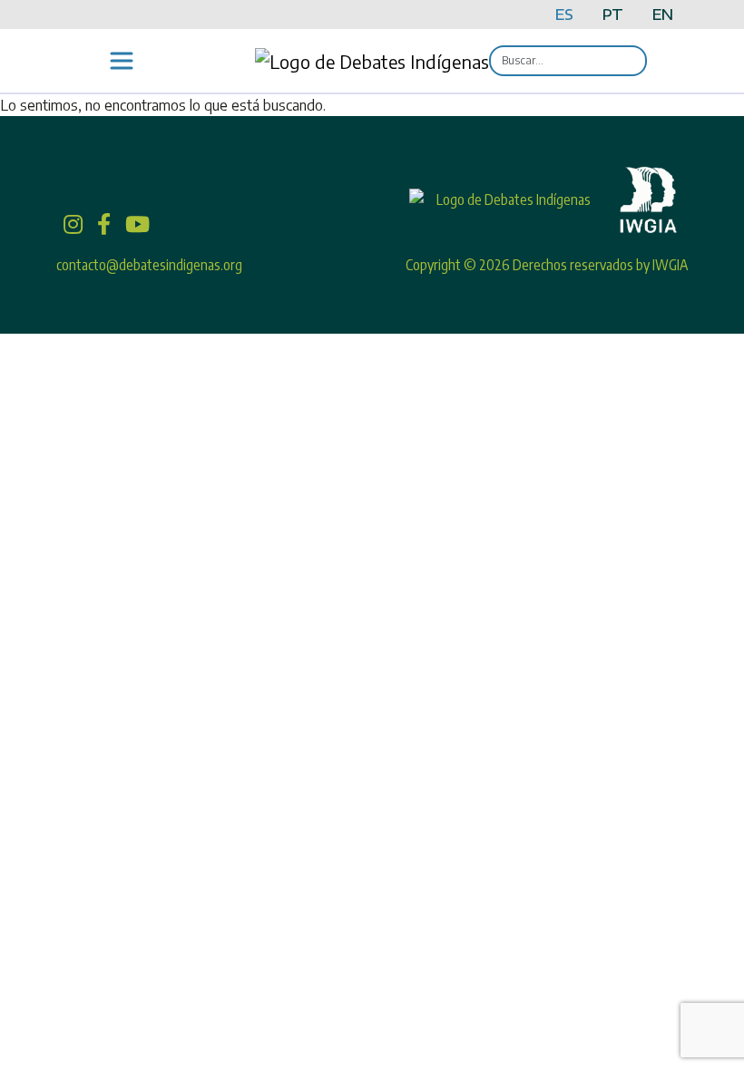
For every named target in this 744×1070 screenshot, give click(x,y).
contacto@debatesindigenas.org (149, 265)
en (662, 14)
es (564, 14)
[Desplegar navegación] (121, 61)
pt (612, 14)
